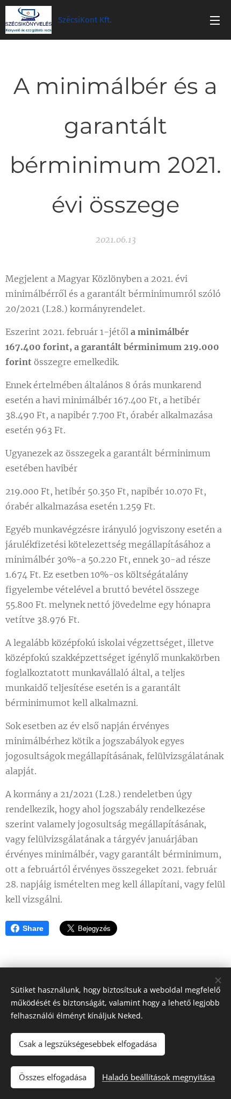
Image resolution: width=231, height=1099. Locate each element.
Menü (215, 20)
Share (33, 928)
